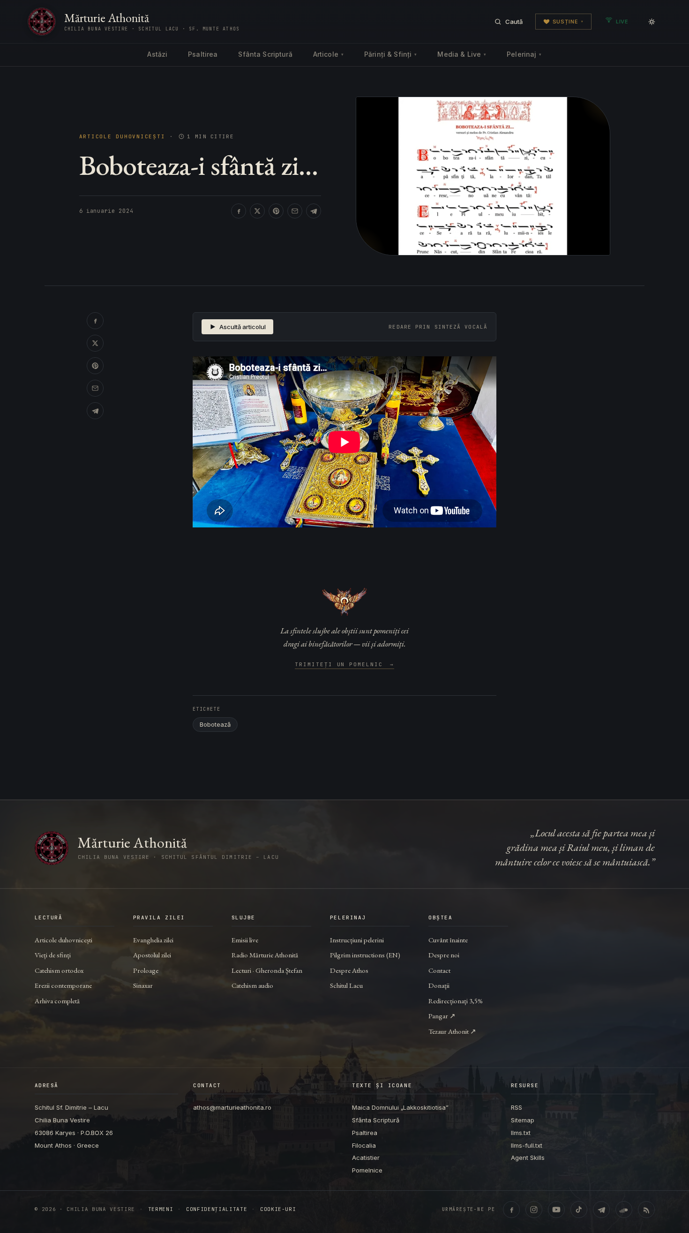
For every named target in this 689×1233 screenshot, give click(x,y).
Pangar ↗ (442, 1015)
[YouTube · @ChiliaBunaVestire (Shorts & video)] (556, 1209)
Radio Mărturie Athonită (265, 954)
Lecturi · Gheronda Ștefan (267, 970)
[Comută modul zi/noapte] (651, 22)
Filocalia (364, 1145)
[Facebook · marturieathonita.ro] (511, 1209)
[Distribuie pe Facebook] (238, 210)
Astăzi (157, 54)
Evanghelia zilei (153, 939)
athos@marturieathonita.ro (232, 1107)
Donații (438, 985)
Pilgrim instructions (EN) (365, 954)
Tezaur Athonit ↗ (452, 1031)
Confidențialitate (216, 1209)
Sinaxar (143, 985)
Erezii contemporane (63, 985)
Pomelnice (367, 1170)
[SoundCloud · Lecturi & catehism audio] (623, 1209)
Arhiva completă (57, 1000)
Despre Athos (349, 970)
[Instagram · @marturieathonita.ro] (533, 1209)
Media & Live (461, 54)
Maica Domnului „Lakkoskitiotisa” (400, 1107)
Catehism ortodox (59, 970)
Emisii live (245, 939)
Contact (439, 970)
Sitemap (522, 1120)
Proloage (145, 970)
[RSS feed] (646, 1209)
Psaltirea (202, 54)
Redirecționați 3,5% (455, 1000)
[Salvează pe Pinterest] (276, 210)
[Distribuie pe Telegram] (313, 210)
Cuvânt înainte (448, 939)
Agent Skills (528, 1157)
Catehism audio (252, 985)
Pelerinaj (524, 54)
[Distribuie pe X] (257, 210)
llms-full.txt (526, 1145)
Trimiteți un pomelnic (345, 665)
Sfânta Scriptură (265, 54)
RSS (516, 1107)
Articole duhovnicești (122, 136)
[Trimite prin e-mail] (294, 210)
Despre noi (443, 954)
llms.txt (521, 1132)
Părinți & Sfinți (390, 54)
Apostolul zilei (152, 954)
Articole (328, 54)
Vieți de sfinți (53, 954)
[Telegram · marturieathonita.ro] (601, 1209)
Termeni (160, 1209)
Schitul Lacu (346, 985)
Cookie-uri (278, 1209)
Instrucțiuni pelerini (357, 939)
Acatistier (366, 1157)
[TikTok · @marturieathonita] (578, 1209)
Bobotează (215, 724)
